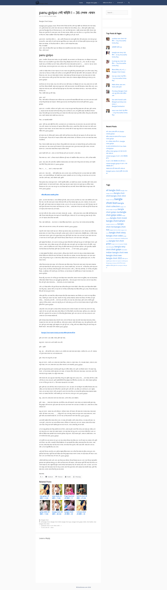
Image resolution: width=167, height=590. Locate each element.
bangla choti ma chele (115, 230)
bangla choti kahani (115, 220)
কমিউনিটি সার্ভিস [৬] (117, 47)
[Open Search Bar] (129, 2)
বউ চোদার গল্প (115, 263)
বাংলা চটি (119, 263)
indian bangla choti (115, 252)
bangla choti (124, 190)
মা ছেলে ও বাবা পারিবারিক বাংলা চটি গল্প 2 (115, 161)
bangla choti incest (118, 218)
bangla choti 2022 (118, 196)
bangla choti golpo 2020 (79, 522)
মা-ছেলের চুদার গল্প (120, 265)
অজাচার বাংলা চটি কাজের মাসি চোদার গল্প (115, 168)
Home (81, 2)
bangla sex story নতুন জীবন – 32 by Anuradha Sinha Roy (119, 54)
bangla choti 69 (110, 193)
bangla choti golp (113, 209)
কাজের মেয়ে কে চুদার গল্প (117, 261)
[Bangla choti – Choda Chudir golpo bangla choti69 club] (42, 2)
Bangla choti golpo (91, 2)
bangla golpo (117, 238)
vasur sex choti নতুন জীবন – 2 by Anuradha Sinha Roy (120, 112)
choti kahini (90, 522)
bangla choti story (117, 232)
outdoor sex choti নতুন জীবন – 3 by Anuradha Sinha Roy (119, 40)
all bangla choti (45, 522)
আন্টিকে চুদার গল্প (125, 258)
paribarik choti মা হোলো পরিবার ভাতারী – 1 (51, 525)
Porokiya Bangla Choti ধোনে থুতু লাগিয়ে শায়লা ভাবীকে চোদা (119, 93)
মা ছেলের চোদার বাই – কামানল (47, 527)
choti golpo (116, 249)
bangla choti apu (66, 522)
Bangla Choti (45, 520)
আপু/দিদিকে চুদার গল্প (109, 261)
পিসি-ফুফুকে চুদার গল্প (109, 263)
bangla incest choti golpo (117, 244)
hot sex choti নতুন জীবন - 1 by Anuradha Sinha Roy (119, 78)
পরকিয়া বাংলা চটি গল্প (107, 2)
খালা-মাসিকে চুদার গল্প (124, 261)
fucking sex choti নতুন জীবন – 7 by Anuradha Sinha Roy (119, 63)
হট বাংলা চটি (120, 2)
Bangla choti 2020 (56, 522)
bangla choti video (114, 235)
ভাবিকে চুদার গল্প (113, 265)
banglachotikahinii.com (111, 224)
